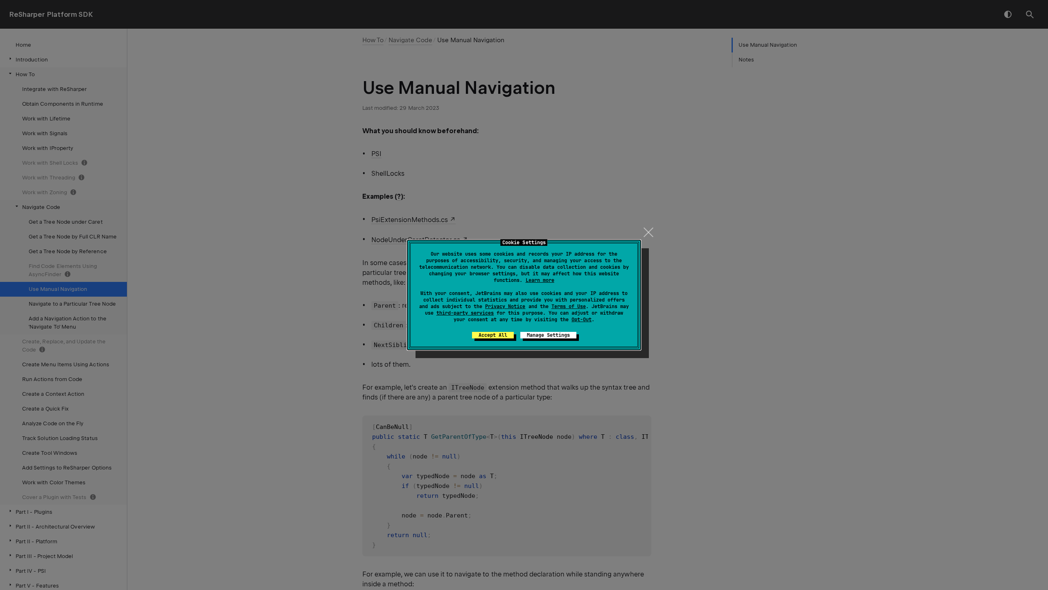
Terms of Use (568, 306)
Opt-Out (581, 319)
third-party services (465, 313)
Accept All (493, 335)
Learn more (540, 280)
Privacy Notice (505, 306)
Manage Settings (548, 335)
